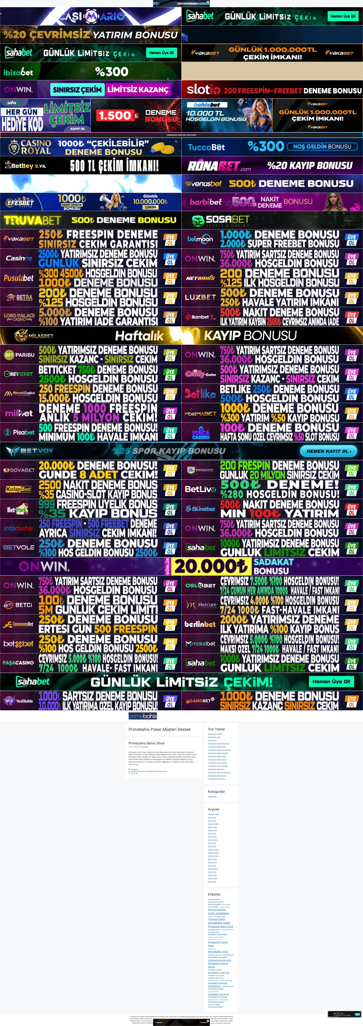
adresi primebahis (214, 899)
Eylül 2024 (212, 846)
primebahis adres (220, 916)
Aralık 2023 (212, 875)
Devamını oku (134, 764)
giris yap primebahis (225, 907)
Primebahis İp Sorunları (216, 779)
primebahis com (212, 948)
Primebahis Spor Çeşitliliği (218, 766)
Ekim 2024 (212, 843)
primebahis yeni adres (218, 994)
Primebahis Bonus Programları (219, 772)
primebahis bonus (214, 929)
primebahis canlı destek (217, 934)
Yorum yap (134, 773)
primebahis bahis (219, 922)
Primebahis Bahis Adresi (217, 760)
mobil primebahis (218, 913)
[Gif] (181, 335)
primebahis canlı (213, 932)
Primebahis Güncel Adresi (218, 965)
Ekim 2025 (212, 817)
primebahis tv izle (228, 986)
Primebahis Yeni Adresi (217, 997)
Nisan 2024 (212, 862)
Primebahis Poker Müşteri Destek (156, 771)
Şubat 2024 (212, 869)
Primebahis (134, 769)
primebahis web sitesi (213, 991)
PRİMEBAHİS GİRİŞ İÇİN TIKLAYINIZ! (181, 135)
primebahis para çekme (216, 978)
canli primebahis (214, 904)
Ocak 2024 (212, 872)
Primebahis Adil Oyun (216, 769)
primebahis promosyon (213, 980)
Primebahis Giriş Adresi (217, 957)
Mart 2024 (212, 866)
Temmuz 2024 (213, 853)
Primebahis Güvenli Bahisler (218, 744)
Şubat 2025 (212, 830)
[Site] (90, 239)
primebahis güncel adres (219, 960)
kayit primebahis (217, 909)
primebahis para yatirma (216, 975)
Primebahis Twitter (215, 989)
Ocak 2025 (212, 833)
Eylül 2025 (212, 821)
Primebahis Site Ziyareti (217, 776)
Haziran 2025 (213, 824)
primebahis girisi (218, 951)
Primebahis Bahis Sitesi (147, 743)
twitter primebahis (214, 1004)
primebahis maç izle (219, 972)
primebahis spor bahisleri (226, 980)
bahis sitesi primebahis (215, 902)
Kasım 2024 (212, 840)
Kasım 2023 (212, 878)
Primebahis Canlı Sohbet (217, 763)
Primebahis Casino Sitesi (218, 944)
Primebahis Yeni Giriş (213, 999)
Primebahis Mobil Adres (217, 747)
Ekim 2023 (212, 882)
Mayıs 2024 (212, 859)
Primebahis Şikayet (216, 1002)
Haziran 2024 (213, 856)
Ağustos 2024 (213, 850)
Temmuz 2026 (213, 814)
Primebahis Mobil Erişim (217, 756)
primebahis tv (214, 986)
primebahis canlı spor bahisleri (215, 937)
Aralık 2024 (212, 837)
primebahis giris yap (214, 955)
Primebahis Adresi (215, 734)
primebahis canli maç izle (227, 929)
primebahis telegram (217, 983)
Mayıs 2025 (212, 827)
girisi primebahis (226, 904)
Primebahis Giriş (214, 737)
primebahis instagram (215, 970)
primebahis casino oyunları (214, 939)
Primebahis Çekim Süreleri (218, 753)
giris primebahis (213, 907)
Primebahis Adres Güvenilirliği (219, 750)
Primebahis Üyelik (223, 999)
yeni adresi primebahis (215, 1007)
